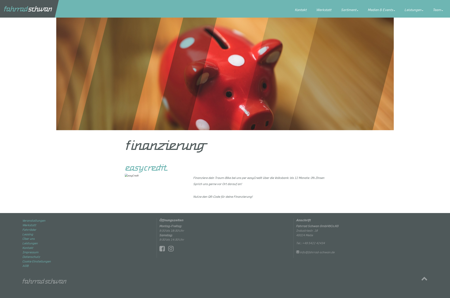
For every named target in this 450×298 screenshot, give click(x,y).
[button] (424, 279)
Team (437, 10)
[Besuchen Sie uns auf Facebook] (163, 250)
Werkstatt (324, 10)
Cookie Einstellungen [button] (36, 261)
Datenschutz (31, 257)
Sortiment (348, 10)
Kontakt (301, 10)
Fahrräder (29, 230)
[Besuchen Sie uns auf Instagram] (172, 250)
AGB (25, 266)
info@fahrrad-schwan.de (317, 252)
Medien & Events (380, 10)
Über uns (28, 238)
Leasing (27, 234)
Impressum (30, 252)
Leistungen (413, 10)
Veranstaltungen (34, 220)
